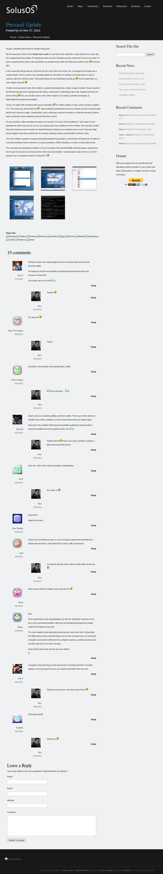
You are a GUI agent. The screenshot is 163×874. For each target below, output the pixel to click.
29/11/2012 (37, 309)
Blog (80, 6)
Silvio (20, 275)
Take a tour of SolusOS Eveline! (132, 90)
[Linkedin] (52, 236)
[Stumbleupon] (92, 236)
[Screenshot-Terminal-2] (53, 219)
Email (9, 788)
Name (9, 777)
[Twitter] (22, 236)
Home (13, 37)
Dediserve (127, 870)
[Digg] (61, 236)
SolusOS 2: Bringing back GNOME (140, 124)
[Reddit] (80, 236)
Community (93, 6)
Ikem (20, 602)
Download (107, 6)
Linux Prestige (106, 870)
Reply (93, 286)
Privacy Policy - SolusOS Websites (75, 870)
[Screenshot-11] (21, 190)
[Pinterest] (31, 236)
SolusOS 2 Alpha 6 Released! (132, 73)
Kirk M (19, 429)
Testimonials (121, 6)
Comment (11, 812)
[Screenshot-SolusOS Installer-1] (84, 190)
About (70, 6)
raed (21, 552)
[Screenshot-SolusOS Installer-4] (21, 219)
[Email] (30, 240)
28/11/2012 (19, 334)
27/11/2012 (19, 279)
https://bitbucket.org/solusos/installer (21, 99)
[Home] (58, 6)
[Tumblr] (10, 240)
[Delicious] (70, 236)
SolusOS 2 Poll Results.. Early (132, 84)
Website (10, 800)
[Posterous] (20, 240)
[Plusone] (42, 236)
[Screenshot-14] (53, 190)
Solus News (24, 37)
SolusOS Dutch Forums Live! (131, 79)
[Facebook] (11, 236)
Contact (147, 6)
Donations (135, 6)
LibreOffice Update (127, 95)
